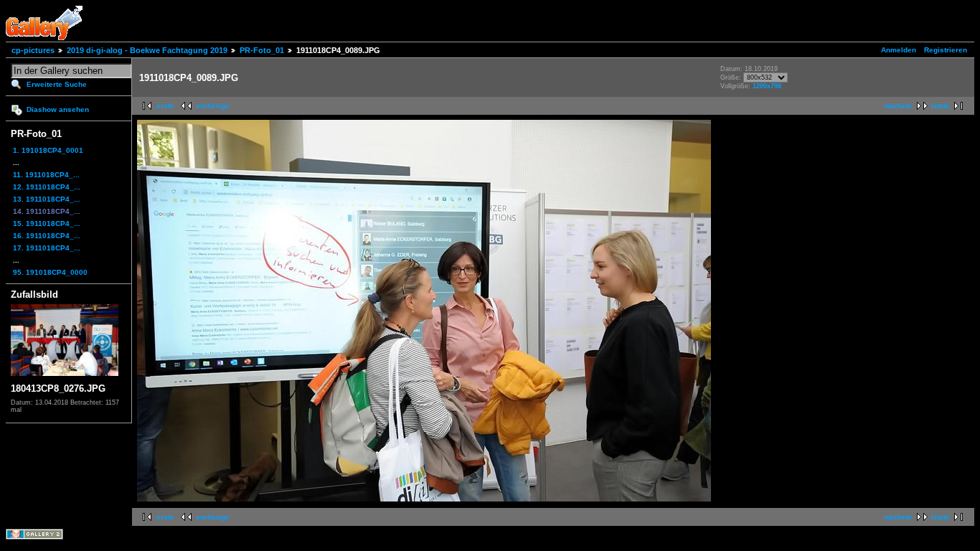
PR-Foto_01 (262, 50)
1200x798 (767, 86)
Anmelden (898, 50)
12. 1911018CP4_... (46, 187)
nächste (898, 106)
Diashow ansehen (58, 109)
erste (165, 106)
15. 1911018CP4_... (46, 223)
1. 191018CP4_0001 (48, 150)
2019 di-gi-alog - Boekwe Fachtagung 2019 (147, 50)
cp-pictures (33, 50)
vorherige (213, 106)
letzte (940, 106)
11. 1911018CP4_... (46, 175)
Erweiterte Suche (57, 84)
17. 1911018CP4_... (46, 248)
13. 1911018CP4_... (46, 199)
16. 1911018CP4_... (46, 236)
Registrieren (945, 50)
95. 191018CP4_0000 (50, 272)
